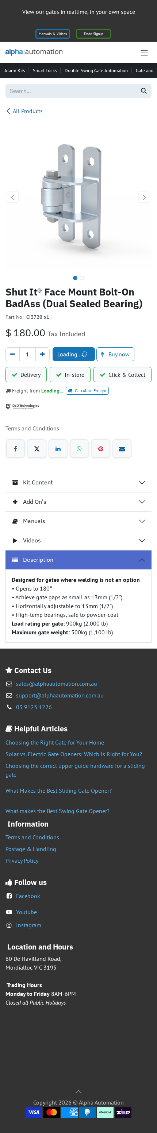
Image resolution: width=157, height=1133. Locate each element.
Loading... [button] (69, 354)
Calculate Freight (90, 390)
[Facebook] (15, 448)
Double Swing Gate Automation (96, 70)
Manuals (34, 521)
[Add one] (42, 354)
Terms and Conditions (32, 837)
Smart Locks (45, 70)
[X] (37, 448)
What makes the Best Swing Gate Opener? (57, 811)
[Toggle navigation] (144, 52)
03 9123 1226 (34, 707)
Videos (32, 540)
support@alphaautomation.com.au (60, 695)
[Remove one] (12, 354)
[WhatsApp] (79, 448)
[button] (12, 197)
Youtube (26, 912)
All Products (28, 111)
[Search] (144, 91)
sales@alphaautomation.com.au (56, 683)
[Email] (122, 448)
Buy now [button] (118, 354)
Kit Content (38, 482)
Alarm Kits (14, 70)
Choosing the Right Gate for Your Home (54, 742)
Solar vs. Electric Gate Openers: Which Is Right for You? (73, 754)
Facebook (28, 896)
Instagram (28, 925)
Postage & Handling (30, 848)
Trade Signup (93, 33)
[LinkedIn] (58, 448)
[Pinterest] (101, 448)
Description (38, 559)
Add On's (34, 501)
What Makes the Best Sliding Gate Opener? (58, 790)
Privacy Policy (21, 860)
